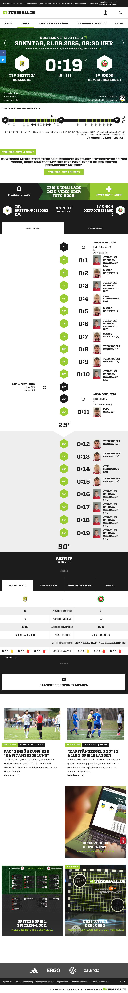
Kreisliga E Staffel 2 (61, 38)
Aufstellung (95, 228)
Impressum (7, 982)
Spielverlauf (33, 228)
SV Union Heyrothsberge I (104, 78)
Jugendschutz (62, 982)
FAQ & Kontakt (81, 3)
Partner (70, 3)
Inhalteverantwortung (80, 982)
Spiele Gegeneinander (79, 585)
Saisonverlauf (48, 585)
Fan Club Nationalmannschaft (52, 3)
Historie (110, 585)
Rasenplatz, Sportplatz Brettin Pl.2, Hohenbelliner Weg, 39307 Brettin (62, 48)
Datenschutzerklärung (24, 982)
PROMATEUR (9, 3)
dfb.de (20, 3)
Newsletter (94, 3)
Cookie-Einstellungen (100, 982)
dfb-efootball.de (31, 3)
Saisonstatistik (18, 585)
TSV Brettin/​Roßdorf (22, 78)
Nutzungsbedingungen (45, 982)
